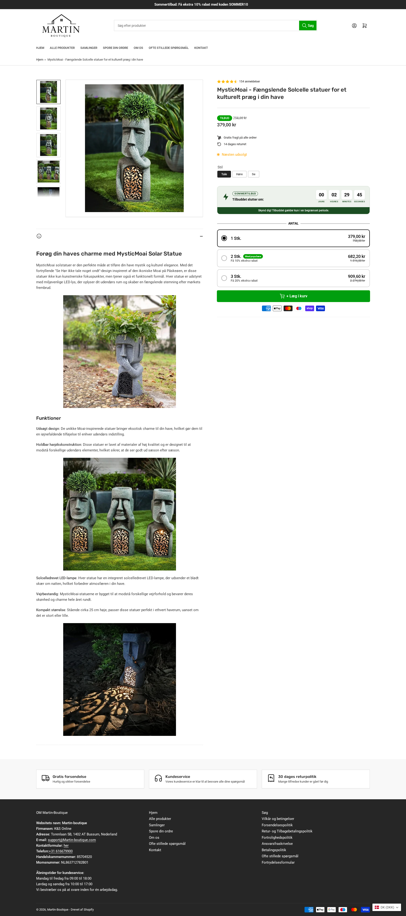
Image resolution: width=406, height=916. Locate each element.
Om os (138, 48)
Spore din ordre (115, 48)
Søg (265, 813)
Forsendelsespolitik (277, 825)
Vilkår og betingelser (278, 819)
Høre (239, 174)
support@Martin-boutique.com (72, 840)
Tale (224, 174)
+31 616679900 (61, 851)
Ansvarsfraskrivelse (277, 844)
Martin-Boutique (57, 909)
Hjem (40, 48)
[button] (293, 238)
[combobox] (215, 25)
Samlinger (88, 48)
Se (253, 174)
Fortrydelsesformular (278, 862)
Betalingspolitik (274, 850)
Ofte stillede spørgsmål (169, 48)
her (66, 845)
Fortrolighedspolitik (277, 837)
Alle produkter (62, 48)
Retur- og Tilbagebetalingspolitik (287, 831)
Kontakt (201, 48)
